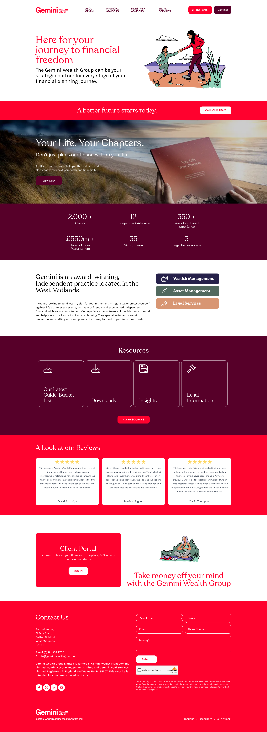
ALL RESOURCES (133, 419)
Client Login (224, 719)
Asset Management (191, 291)
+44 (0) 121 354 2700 (51, 652)
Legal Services (187, 303)
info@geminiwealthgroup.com (58, 656)
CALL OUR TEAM (215, 110)
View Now (49, 180)
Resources (206, 719)
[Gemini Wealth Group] (52, 10)
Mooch (78, 719)
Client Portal (200, 9)
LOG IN (78, 571)
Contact (222, 9)
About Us (189, 719)
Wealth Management (193, 279)
